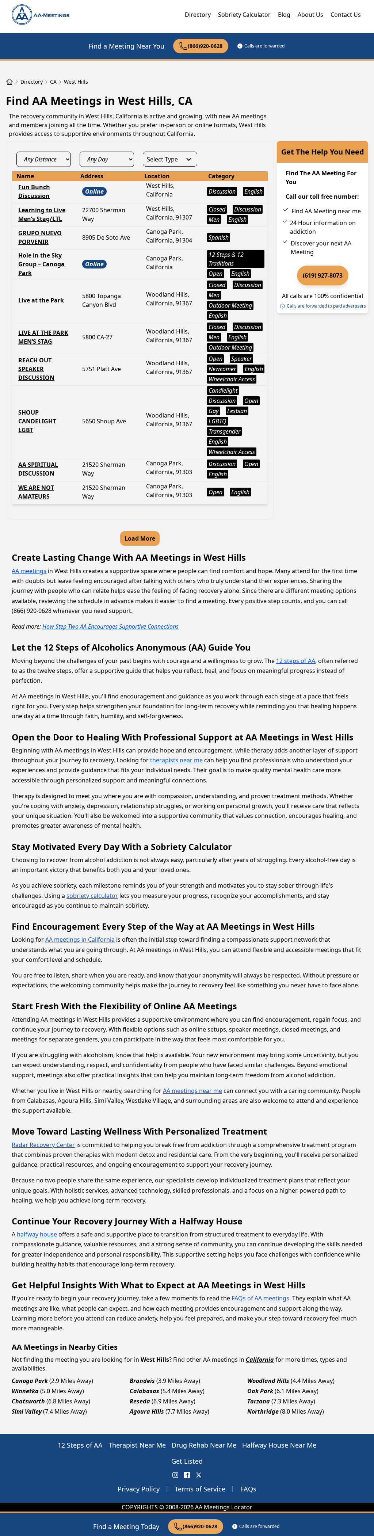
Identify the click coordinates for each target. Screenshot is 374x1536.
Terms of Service (200, 1488)
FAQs (248, 1488)
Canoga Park (30, 1381)
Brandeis (142, 1381)
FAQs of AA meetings (260, 1298)
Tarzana (258, 1401)
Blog (284, 15)
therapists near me (176, 760)
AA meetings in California (80, 939)
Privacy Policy (139, 1488)
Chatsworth (28, 1401)
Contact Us (346, 15)
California (260, 1360)
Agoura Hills (147, 1411)
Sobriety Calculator (244, 15)
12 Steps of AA (80, 1445)
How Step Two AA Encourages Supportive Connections (110, 626)
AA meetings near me (192, 1091)
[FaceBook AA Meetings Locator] (187, 1475)
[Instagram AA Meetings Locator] (175, 1475)
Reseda (140, 1401)
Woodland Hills (268, 1381)
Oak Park (260, 1391)
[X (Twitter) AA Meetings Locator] (199, 1475)
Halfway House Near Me (279, 1445)
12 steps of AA (295, 661)
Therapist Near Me (137, 1445)
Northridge (263, 1411)
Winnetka (25, 1391)
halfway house (37, 1234)
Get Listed (187, 1461)
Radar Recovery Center (43, 1145)
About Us (310, 15)
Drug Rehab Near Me (204, 1445)
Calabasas (144, 1391)
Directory (198, 15)
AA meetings (29, 571)
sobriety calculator (92, 896)
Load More (140, 538)
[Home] (9, 81)
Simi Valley (27, 1411)
